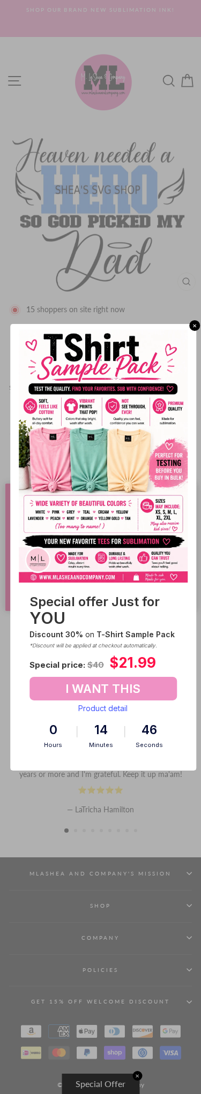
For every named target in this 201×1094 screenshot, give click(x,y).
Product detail (103, 708)
